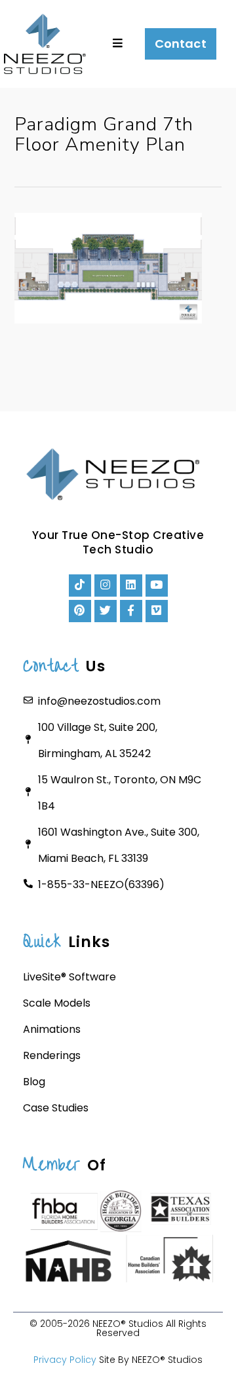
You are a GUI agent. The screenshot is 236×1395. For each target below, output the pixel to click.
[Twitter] (105, 611)
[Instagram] (105, 585)
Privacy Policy (64, 1359)
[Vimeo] (157, 611)
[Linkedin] (131, 585)
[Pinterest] (80, 611)
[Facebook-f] (131, 611)
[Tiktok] (80, 585)
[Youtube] (157, 585)
